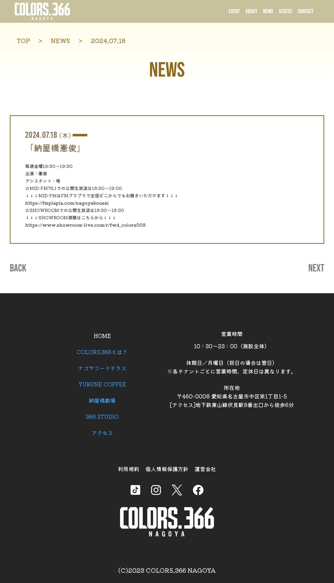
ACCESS (285, 11)
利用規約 (128, 469)
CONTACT (306, 11)
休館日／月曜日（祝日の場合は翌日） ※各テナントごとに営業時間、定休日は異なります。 (231, 367)
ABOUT (251, 11)
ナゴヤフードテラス (102, 368)
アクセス (102, 432)
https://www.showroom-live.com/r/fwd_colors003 (85, 225)
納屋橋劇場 (102, 400)
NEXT (316, 268)
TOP (23, 40)
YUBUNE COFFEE (102, 384)
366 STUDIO (102, 416)
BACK (18, 268)
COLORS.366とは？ (102, 352)
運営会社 (205, 469)
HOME (102, 335)
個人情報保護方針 (167, 469)
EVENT (234, 11)
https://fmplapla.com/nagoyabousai (67, 202)
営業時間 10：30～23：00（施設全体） (232, 340)
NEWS (268, 11)
